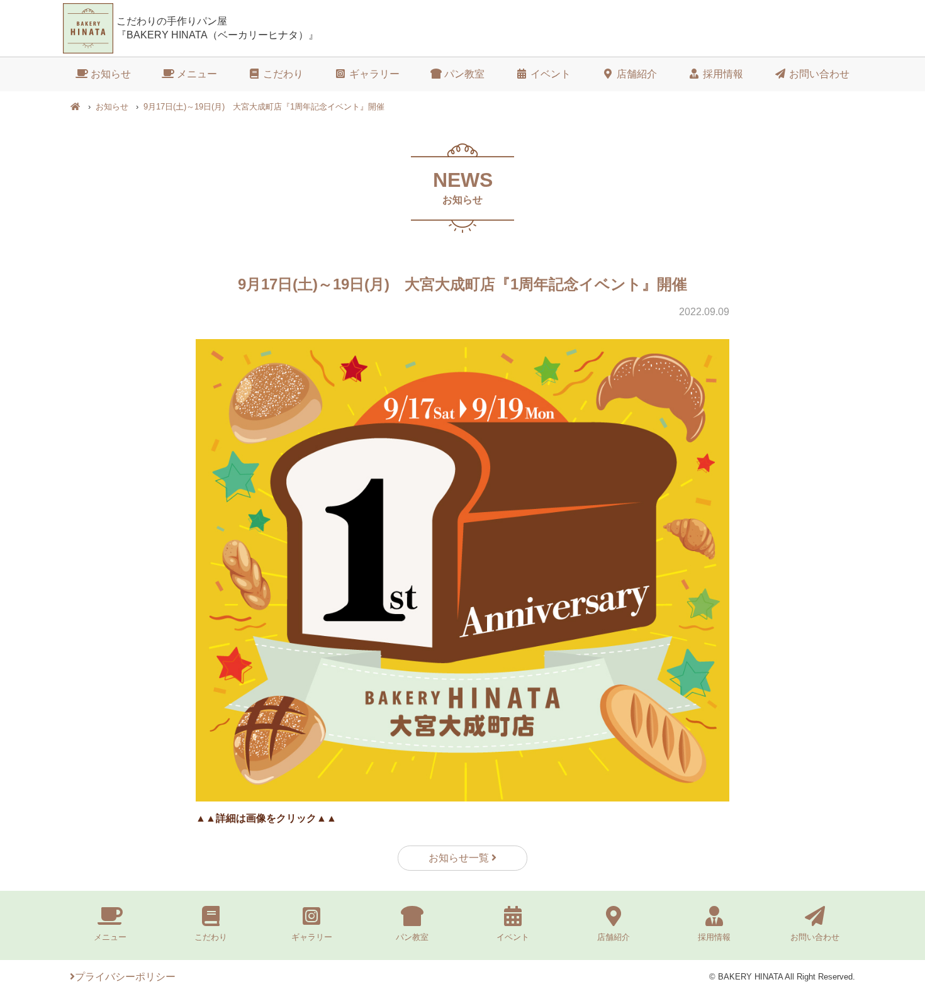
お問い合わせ (818, 74)
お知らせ (109, 74)
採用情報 (721, 74)
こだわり (282, 74)
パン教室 (463, 74)
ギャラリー (373, 74)
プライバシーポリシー (125, 976)
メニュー (195, 74)
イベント (549, 74)
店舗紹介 (635, 74)
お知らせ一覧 (460, 857)
